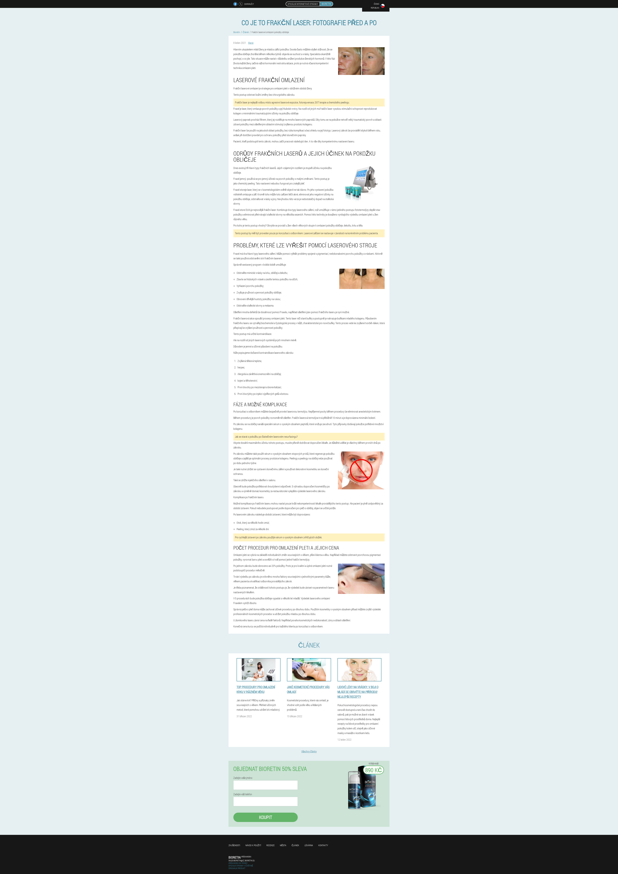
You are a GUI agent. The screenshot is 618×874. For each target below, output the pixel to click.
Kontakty (323, 845)
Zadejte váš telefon (242, 794)
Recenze (270, 845)
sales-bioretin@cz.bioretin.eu (242, 860)
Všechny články (309, 751)
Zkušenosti (234, 845)
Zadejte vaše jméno (242, 778)
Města (283, 845)
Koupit (265, 817)
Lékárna (308, 845)
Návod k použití (253, 845)
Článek (295, 845)
